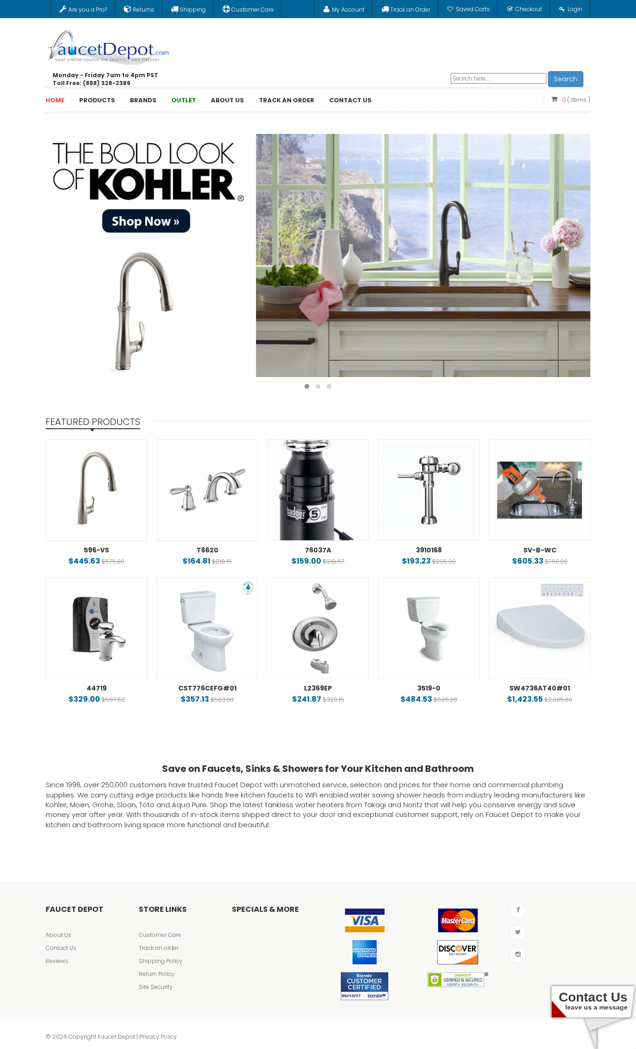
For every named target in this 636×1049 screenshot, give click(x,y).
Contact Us (61, 948)
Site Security (156, 987)
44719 (97, 688)
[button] (306, 386)
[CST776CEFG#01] (207, 628)
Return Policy (157, 974)
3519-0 (428, 688)
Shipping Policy (161, 961)
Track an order (158, 948)
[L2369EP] (318, 628)
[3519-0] (429, 628)
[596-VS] (96, 490)
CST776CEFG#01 (207, 688)
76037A (318, 550)
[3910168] (429, 490)
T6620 (207, 550)
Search (565, 79)
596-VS (96, 550)
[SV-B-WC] (539, 490)
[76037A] (318, 490)
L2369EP (318, 688)
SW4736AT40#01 (539, 688)
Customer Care (160, 935)
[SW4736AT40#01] (539, 628)
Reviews (57, 961)
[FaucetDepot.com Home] (108, 45)
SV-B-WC (539, 550)
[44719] (96, 628)
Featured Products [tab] (93, 421)
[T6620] (207, 490)
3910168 (429, 550)
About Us (58, 935)
